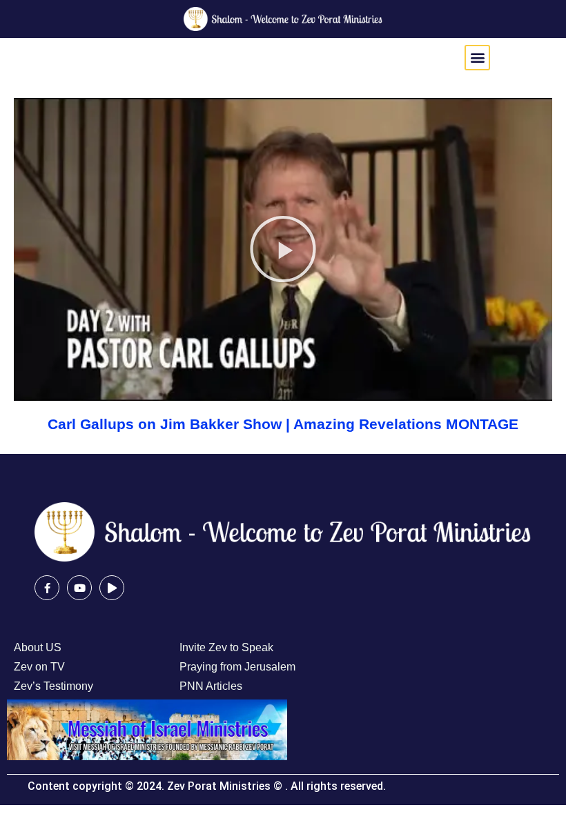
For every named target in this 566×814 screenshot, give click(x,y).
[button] (477, 57)
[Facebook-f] (47, 587)
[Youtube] (79, 587)
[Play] (111, 587)
